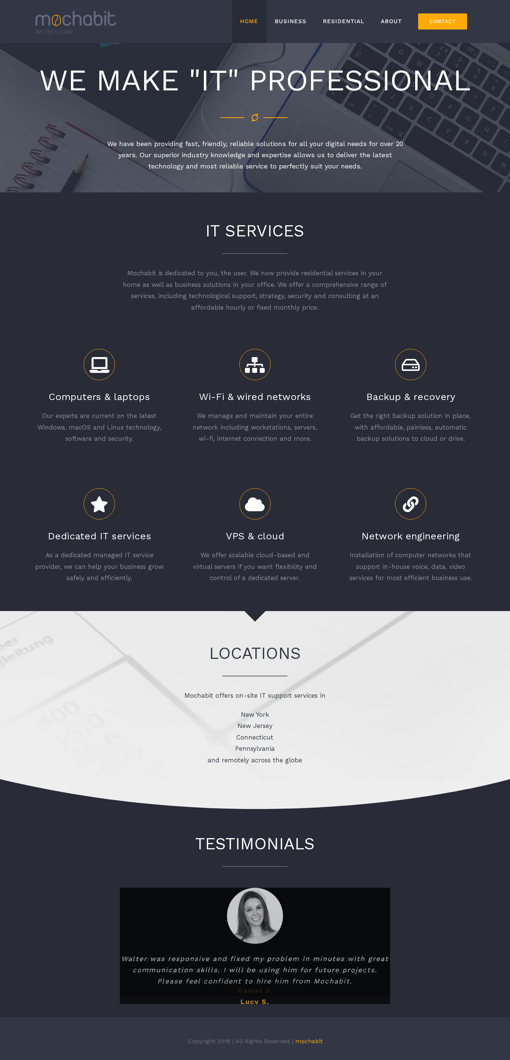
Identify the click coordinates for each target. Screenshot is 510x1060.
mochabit (309, 1044)
